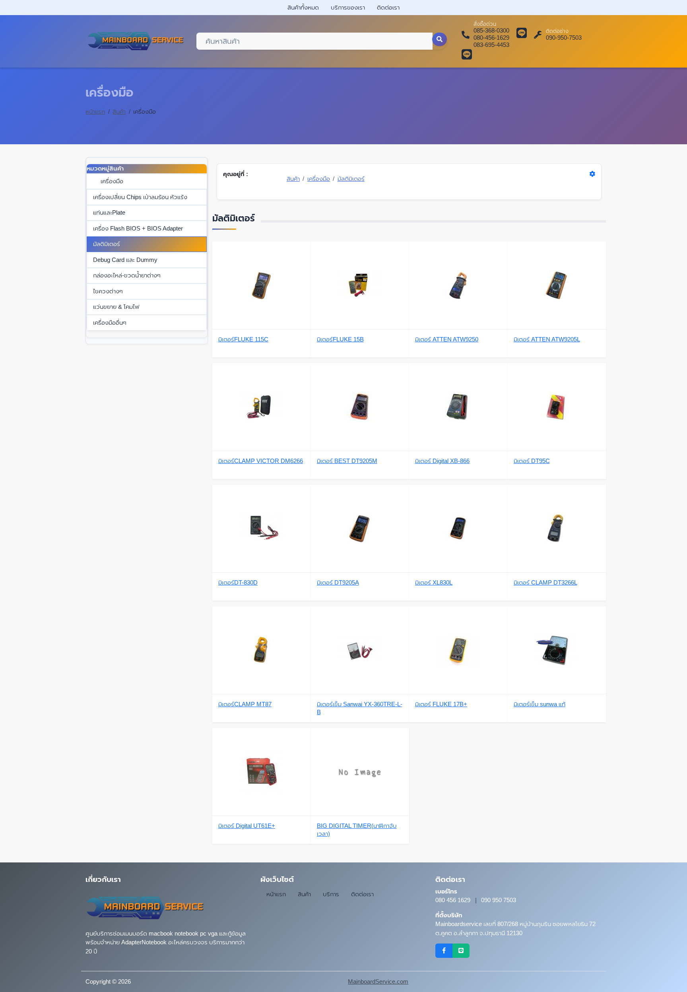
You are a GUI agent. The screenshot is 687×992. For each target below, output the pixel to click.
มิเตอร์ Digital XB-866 (442, 460)
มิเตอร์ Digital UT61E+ (246, 825)
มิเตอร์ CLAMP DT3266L (545, 582)
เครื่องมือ (112, 181)
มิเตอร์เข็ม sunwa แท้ (539, 704)
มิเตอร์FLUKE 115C (243, 339)
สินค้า (119, 111)
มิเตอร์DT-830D (238, 582)
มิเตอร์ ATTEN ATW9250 (446, 339)
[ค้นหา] (439, 39)
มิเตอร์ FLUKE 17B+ (441, 704)
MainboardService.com (378, 981)
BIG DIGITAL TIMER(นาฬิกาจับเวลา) (357, 829)
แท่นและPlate (109, 212)
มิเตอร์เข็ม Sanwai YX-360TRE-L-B (359, 708)
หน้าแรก (95, 111)
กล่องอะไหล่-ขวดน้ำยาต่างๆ (127, 275)
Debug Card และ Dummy (125, 259)
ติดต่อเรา (388, 7)
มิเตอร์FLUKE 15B (340, 339)
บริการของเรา (348, 7)
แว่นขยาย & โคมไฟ (116, 306)
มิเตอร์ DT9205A (338, 582)
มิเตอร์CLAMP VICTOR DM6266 (260, 460)
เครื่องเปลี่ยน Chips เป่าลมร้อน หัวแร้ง (140, 197)
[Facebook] (443, 951)
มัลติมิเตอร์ (106, 243)
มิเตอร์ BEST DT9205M (347, 460)
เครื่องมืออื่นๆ (109, 322)
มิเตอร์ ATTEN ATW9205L (547, 339)
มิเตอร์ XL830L (433, 582)
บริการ (331, 894)
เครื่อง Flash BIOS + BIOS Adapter (138, 228)
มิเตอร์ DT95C (532, 460)
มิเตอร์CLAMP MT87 (245, 704)
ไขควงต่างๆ (108, 291)
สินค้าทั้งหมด (303, 7)
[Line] (461, 951)
